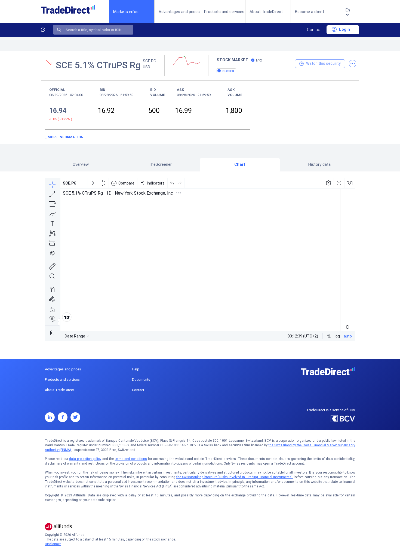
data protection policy (85, 459)
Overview (81, 164)
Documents (141, 379)
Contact (314, 29)
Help (135, 369)
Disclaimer (53, 544)
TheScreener (160, 164)
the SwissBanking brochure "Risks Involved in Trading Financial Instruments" (234, 477)
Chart (239, 164)
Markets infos (126, 11)
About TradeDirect (266, 11)
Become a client (309, 11)
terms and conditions (131, 459)
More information (65, 137)
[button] (347, 15)
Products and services (224, 11)
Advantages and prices (179, 11)
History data (319, 164)
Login (344, 29)
